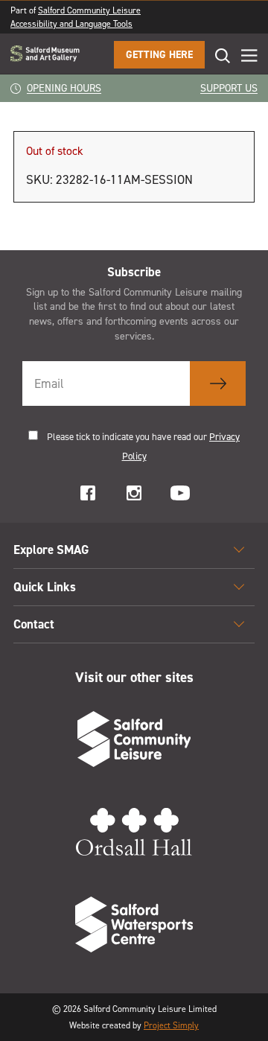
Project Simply (171, 1025)
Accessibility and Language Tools (71, 24)
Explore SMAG (51, 549)
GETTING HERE (159, 55)
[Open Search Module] (217, 55)
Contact (33, 624)
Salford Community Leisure (89, 10)
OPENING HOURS (64, 88)
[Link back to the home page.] (45, 54)
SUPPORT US (229, 88)
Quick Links (44, 587)
